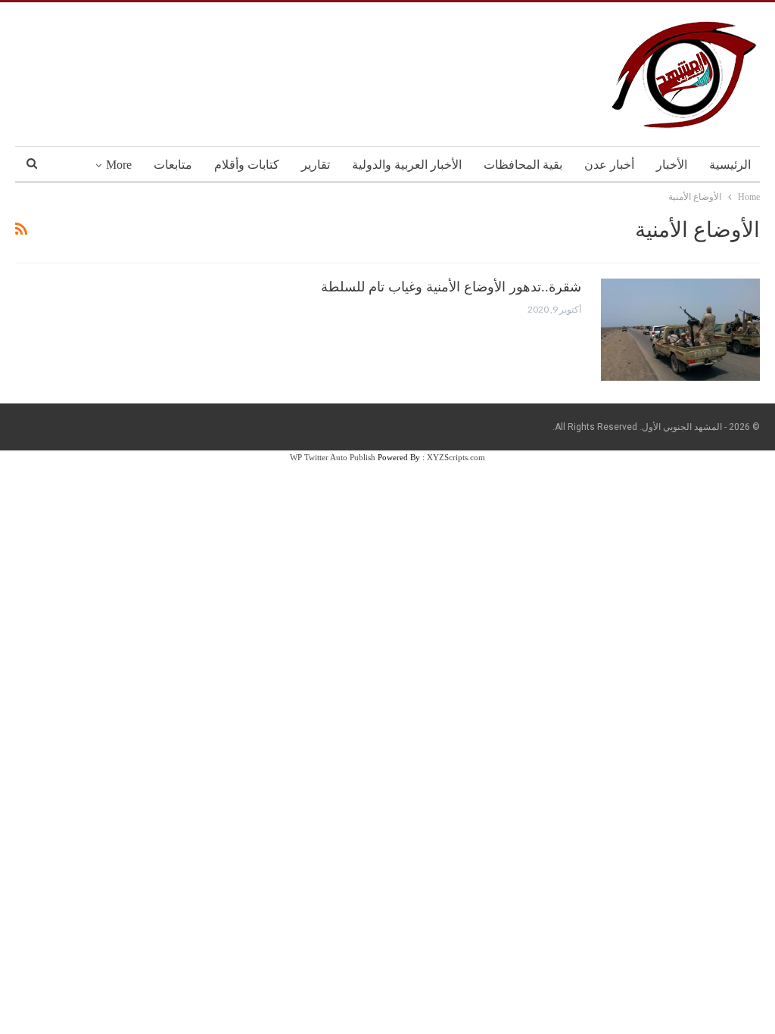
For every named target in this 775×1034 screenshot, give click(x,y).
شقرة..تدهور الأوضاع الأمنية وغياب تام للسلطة (451, 286)
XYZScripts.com (456, 457)
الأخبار (671, 164)
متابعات (173, 164)
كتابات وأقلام (246, 164)
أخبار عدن (609, 164)
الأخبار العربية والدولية (407, 164)
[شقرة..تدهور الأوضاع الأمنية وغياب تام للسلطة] (680, 329)
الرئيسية (730, 164)
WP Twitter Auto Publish (332, 457)
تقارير (315, 164)
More (119, 164)
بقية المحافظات (523, 164)
